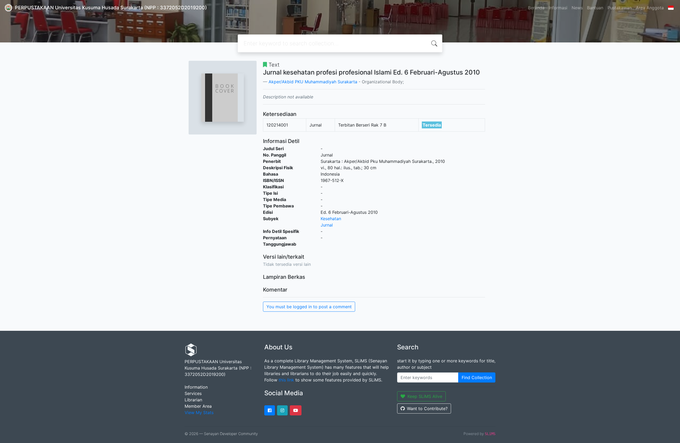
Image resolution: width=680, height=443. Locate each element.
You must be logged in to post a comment (309, 306)
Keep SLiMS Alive (424, 396)
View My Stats (199, 412)
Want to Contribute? (427, 408)
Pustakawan (619, 7)
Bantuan (595, 7)
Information (196, 387)
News (577, 7)
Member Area (198, 406)
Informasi (558, 7)
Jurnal (327, 225)
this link (286, 380)
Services (193, 393)
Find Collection (477, 377)
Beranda (536, 7)
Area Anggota (650, 7)
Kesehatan (331, 218)
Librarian (193, 399)
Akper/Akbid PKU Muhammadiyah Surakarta (313, 81)
